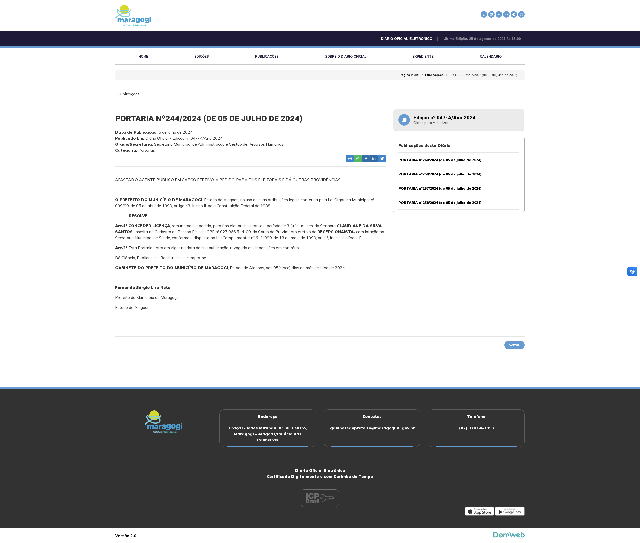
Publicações (267, 56)
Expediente (423, 56)
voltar (515, 345)
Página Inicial (410, 75)
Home (143, 56)
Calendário (491, 56)
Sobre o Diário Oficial (345, 56)
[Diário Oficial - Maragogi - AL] (133, 15)
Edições (201, 56)
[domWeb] (509, 535)
